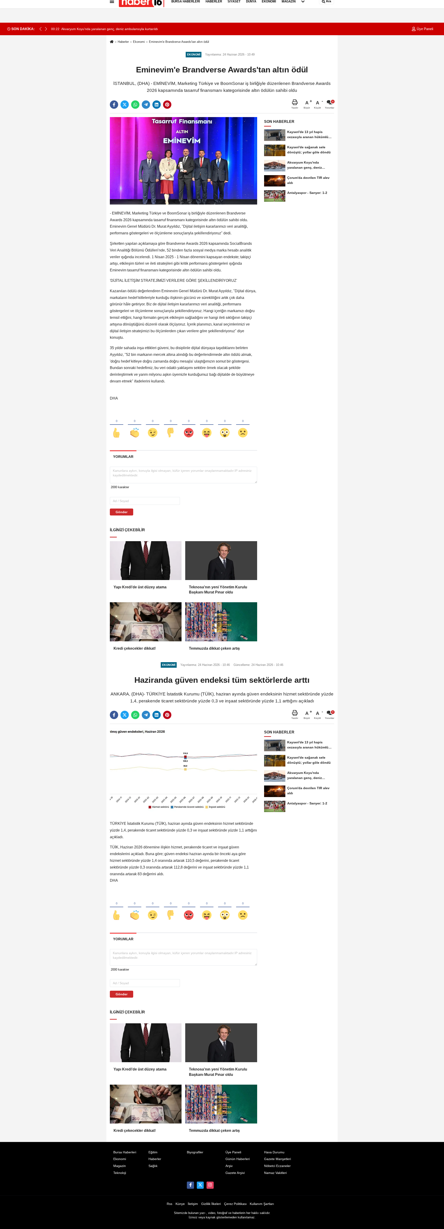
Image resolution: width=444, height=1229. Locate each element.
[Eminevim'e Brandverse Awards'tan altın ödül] (183, 160)
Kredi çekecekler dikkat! (135, 648)
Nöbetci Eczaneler (277, 1166)
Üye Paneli (424, 29)
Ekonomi (139, 41)
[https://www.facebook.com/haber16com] (190, 1185)
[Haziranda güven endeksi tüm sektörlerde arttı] (183, 771)
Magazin (119, 1166)
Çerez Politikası (235, 1204)
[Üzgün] (243, 425)
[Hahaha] (206, 425)
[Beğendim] (116, 425)
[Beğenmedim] (170, 425)
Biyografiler (195, 1152)
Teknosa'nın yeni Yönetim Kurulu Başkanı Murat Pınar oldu (218, 589)
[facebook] (114, 104)
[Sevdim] (152, 425)
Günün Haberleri (237, 1159)
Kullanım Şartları (262, 1204)
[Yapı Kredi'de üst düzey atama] (146, 560)
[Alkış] (134, 425)
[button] (46, 29)
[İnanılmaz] (224, 425)
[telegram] (146, 104)
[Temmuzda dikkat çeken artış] (221, 621)
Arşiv (229, 1166)
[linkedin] (156, 104)
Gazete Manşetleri (277, 1159)
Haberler (123, 41)
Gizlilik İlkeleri (211, 1204)
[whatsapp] (135, 104)
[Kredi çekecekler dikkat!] (146, 621)
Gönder (121, 512)
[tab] (123, 456)
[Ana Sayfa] (112, 42)
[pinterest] (167, 104)
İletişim (193, 1204)
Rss (169, 1204)
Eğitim (152, 1152)
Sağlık (152, 1166)
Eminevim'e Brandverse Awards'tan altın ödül (179, 41)
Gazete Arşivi (235, 1173)
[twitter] (124, 104)
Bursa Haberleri (124, 1152)
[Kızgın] (188, 425)
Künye (180, 1204)
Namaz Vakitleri (275, 1173)
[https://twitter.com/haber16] (200, 1185)
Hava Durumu (274, 1152)
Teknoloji (119, 1173)
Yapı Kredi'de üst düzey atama (140, 587)
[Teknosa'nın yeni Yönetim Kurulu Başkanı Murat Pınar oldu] (221, 560)
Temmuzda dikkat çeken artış (214, 648)
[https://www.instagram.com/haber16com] (210, 1185)
